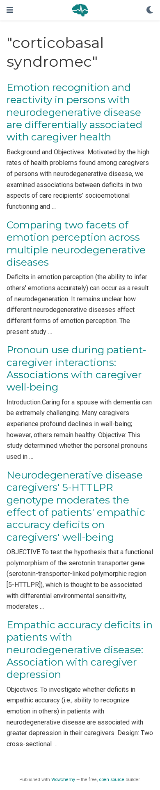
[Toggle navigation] (10, 10)
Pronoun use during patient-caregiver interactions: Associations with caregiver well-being (76, 368)
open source (111, 779)
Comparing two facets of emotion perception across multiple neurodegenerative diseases (76, 243)
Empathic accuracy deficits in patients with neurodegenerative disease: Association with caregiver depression (80, 649)
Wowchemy (63, 779)
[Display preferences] (149, 10)
